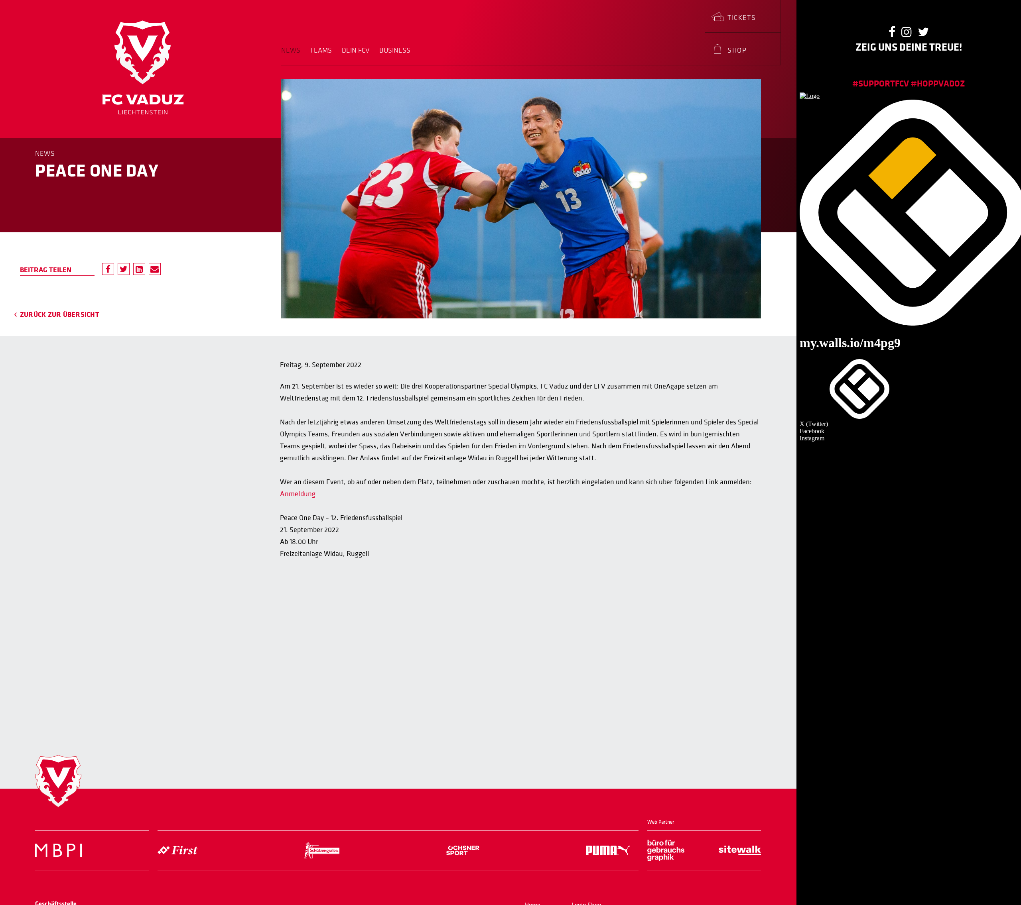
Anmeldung (297, 494)
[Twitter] (124, 269)
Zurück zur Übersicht (59, 314)
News (290, 51)
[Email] (155, 269)
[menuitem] (293, 56)
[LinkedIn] (139, 269)
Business (394, 51)
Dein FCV (356, 51)
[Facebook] (108, 269)
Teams (321, 51)
